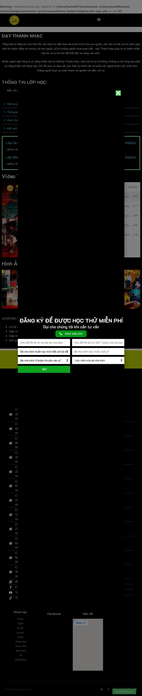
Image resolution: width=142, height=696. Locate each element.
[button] (118, 93)
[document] (71, 348)
